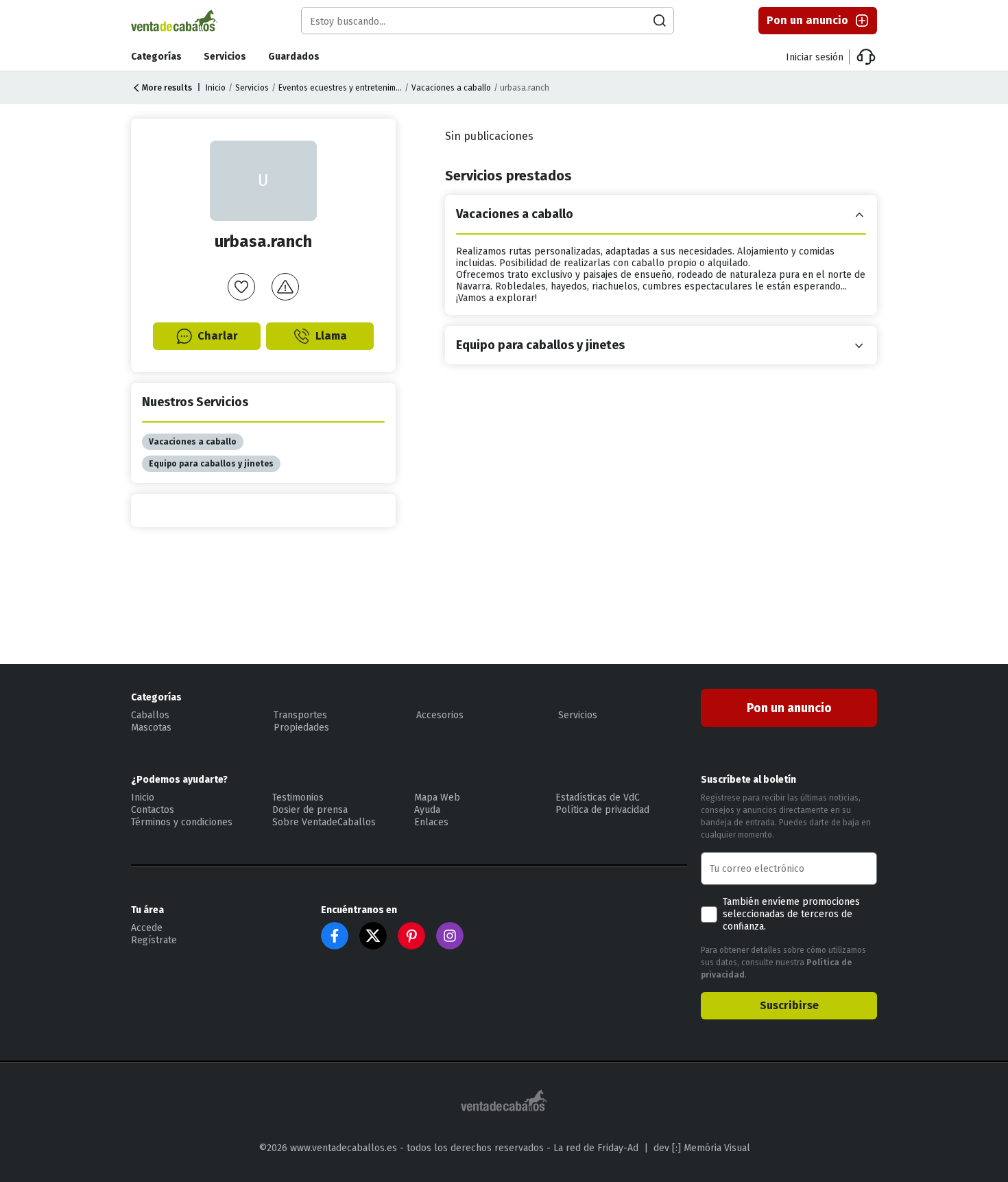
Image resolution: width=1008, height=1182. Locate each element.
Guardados (294, 56)
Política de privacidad (602, 810)
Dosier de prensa (310, 810)
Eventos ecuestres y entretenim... (340, 88)
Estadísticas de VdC (597, 797)
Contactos (152, 810)
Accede (147, 928)
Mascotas (151, 727)
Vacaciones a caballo (451, 88)
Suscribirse (789, 1005)
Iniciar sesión (814, 57)
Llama (331, 335)
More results (167, 88)
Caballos (150, 715)
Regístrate (154, 940)
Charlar (217, 335)
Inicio (216, 88)
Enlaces (431, 822)
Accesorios (440, 715)
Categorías (156, 56)
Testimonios (298, 797)
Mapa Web (437, 797)
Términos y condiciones (181, 822)
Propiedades (301, 727)
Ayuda (427, 810)
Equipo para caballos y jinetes (211, 464)
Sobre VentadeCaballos (324, 822)
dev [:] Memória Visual (701, 1148)
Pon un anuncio (807, 20)
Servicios (225, 56)
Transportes (300, 715)
